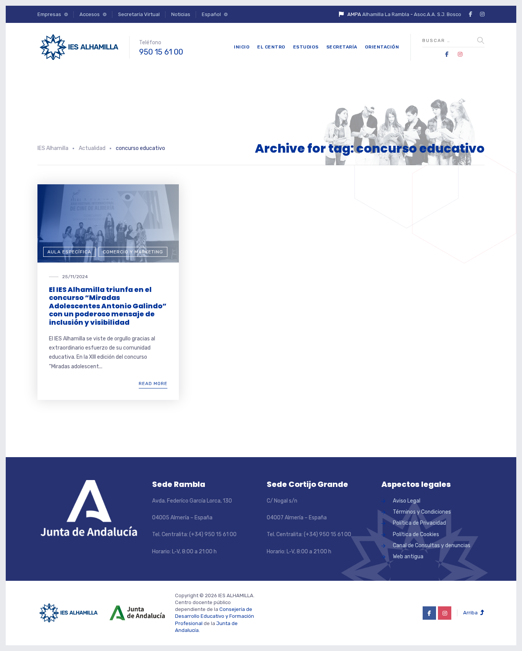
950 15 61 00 (161, 51)
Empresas (49, 14)
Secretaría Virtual (139, 14)
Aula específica (69, 252)
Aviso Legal (406, 501)
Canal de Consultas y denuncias (431, 545)
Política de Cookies (416, 534)
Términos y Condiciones (422, 512)
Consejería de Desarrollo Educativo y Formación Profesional (214, 616)
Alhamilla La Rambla (385, 14)
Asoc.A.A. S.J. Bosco (437, 14)
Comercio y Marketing (133, 252)
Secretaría (341, 47)
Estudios (306, 47)
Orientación (382, 47)
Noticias (180, 14)
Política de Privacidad (419, 523)
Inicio (242, 47)
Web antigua (408, 556)
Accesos (89, 14)
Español (211, 14)
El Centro (271, 47)
